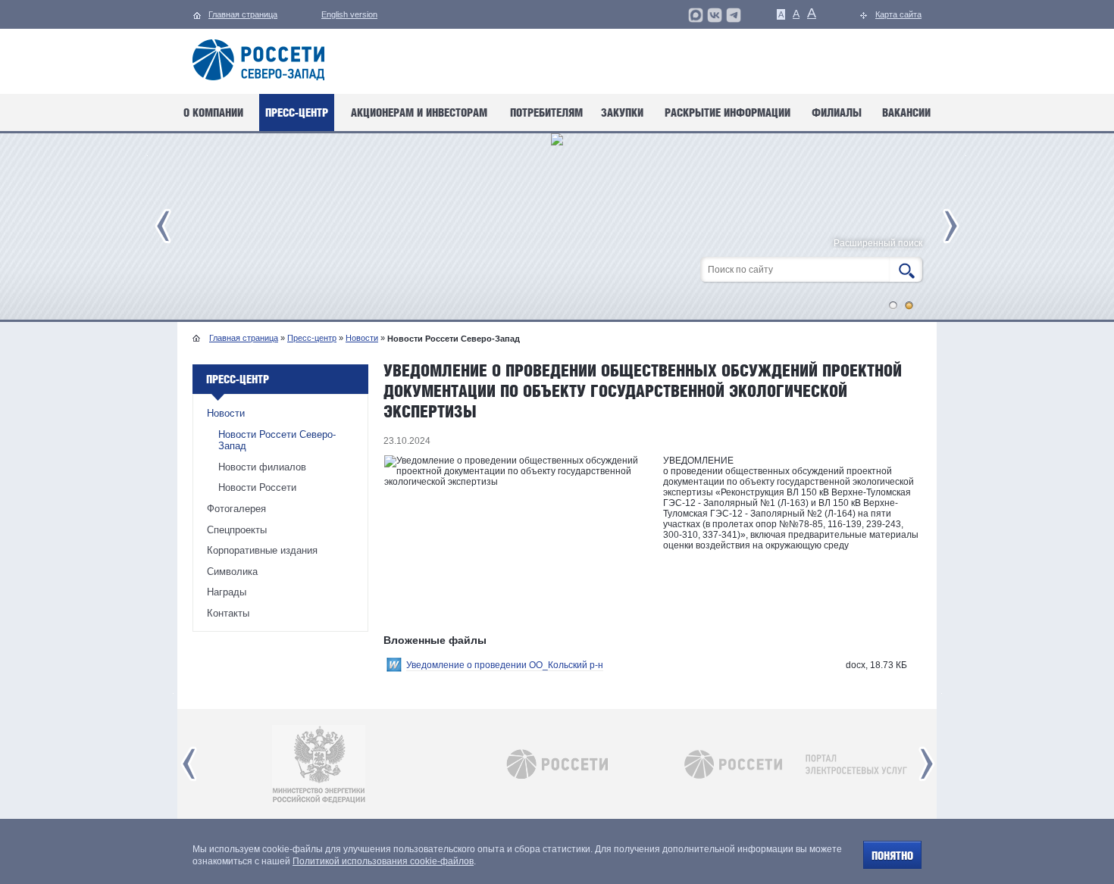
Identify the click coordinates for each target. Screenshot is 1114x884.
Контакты (228, 613)
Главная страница (243, 337)
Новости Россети (257, 487)
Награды (226, 592)
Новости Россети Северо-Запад (277, 440)
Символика (232, 571)
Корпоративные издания (262, 550)
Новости (362, 337)
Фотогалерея (236, 508)
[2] (909, 305)
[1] (893, 305)
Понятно (892, 855)
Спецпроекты (237, 530)
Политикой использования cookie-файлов (383, 861)
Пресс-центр (311, 337)
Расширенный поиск (878, 243)
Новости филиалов (262, 467)
